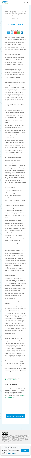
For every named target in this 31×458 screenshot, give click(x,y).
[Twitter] (12, 32)
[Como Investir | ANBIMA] (5, 3)
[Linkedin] (22, 32)
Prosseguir (25, 450)
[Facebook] (8, 32)
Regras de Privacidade (10, 453)
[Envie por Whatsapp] (18, 32)
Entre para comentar (15, 416)
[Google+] (15, 32)
